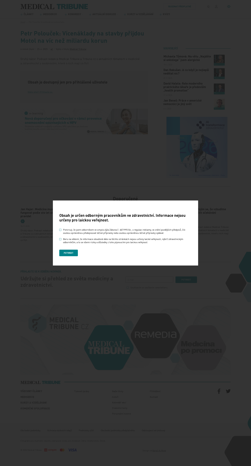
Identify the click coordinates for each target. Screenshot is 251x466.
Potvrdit (68, 253)
